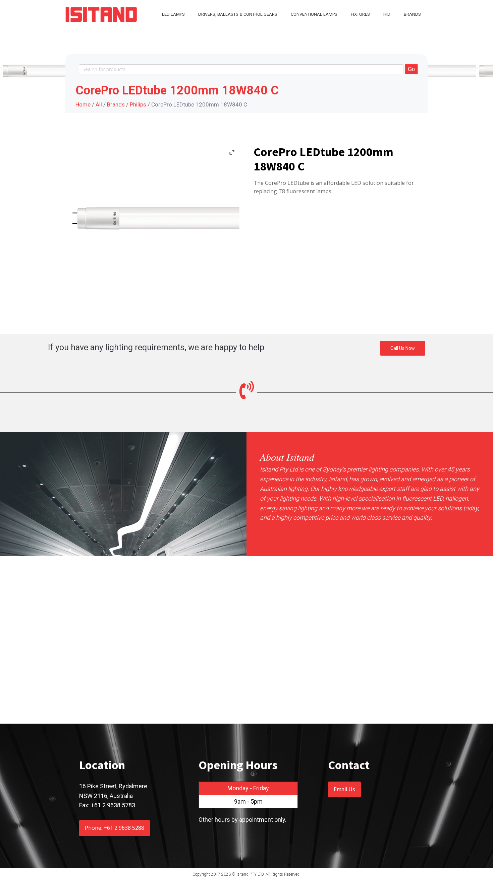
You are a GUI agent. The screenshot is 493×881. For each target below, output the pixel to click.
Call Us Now (402, 348)
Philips (138, 104)
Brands (412, 14)
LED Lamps (173, 14)
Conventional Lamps (314, 14)
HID (386, 14)
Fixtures (360, 14)
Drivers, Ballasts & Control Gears (237, 14)
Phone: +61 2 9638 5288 (114, 827)
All (99, 104)
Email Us (344, 789)
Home (83, 104)
